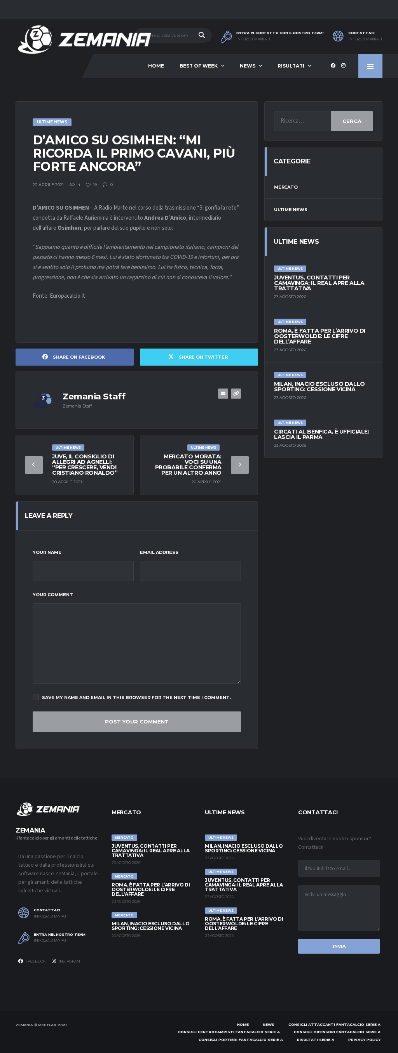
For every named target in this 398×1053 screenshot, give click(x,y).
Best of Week (199, 66)
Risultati (291, 66)
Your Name (47, 552)
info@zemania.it (253, 39)
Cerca (351, 121)
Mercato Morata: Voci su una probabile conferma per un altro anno (188, 464)
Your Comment (53, 594)
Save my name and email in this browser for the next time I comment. (136, 697)
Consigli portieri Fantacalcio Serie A (241, 1039)
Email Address (159, 552)
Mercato (285, 187)
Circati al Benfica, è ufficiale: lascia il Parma (321, 434)
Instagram (69, 961)
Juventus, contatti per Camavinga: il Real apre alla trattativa (319, 283)
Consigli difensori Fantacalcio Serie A (337, 1032)
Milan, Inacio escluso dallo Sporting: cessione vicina (319, 386)
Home (156, 66)
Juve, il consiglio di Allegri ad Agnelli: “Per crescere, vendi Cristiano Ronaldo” (84, 464)
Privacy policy (364, 1039)
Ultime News (290, 209)
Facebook (35, 961)
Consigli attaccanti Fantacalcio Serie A (334, 1024)
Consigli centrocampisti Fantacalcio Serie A (229, 1032)
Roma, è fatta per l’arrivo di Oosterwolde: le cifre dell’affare (319, 336)
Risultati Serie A (315, 1039)
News (247, 66)
